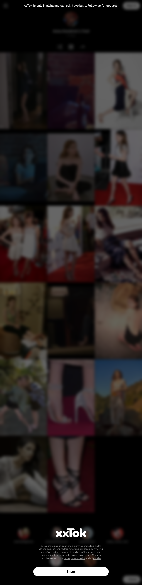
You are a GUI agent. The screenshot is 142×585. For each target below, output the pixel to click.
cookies (97, 558)
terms (67, 558)
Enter (71, 571)
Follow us (94, 6)
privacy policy (78, 558)
